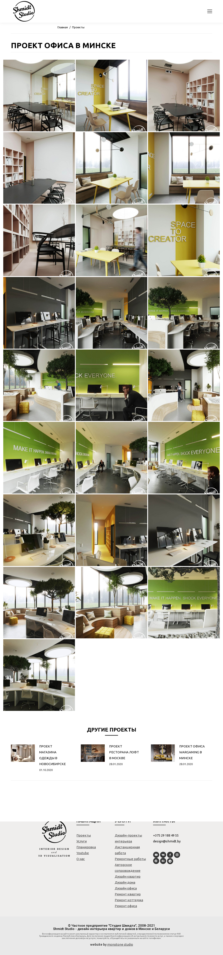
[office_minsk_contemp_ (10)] (39, 313)
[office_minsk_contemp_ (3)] (184, 95)
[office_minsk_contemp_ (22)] (39, 603)
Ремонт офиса (126, 906)
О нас (80, 859)
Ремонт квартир (128, 894)
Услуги (81, 841)
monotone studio (120, 944)
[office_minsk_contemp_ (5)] (111, 168)
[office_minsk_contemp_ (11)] (111, 313)
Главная (62, 27)
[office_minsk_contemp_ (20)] (111, 530)
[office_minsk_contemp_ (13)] (39, 385)
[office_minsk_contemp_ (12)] (184, 313)
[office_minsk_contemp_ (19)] (39, 530)
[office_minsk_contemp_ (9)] (184, 240)
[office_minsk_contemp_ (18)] (184, 458)
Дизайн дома (125, 882)
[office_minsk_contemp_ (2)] (111, 95)
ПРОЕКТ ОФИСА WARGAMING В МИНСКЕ (192, 752)
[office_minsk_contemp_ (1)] (39, 95)
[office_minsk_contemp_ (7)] (39, 240)
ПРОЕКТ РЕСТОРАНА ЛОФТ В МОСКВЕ (124, 752)
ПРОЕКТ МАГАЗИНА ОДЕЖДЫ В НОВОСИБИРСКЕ (52, 755)
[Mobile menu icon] (209, 11)
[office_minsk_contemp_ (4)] (39, 168)
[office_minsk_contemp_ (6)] (184, 168)
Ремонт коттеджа (129, 900)
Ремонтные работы (130, 859)
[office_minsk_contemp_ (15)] (184, 385)
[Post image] (23, 753)
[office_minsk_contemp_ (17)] (111, 458)
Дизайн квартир (127, 876)
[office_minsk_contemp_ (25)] (39, 675)
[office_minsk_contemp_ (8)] (111, 240)
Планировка (86, 847)
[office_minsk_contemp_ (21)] (184, 530)
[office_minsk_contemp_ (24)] (184, 603)
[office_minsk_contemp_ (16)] (39, 458)
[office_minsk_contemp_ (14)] (111, 385)
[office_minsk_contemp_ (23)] (111, 603)
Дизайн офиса (126, 888)
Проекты (78, 27)
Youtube (82, 853)
